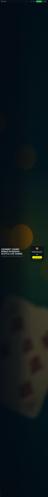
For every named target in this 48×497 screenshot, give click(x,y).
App (31, 1)
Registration (39, 1)
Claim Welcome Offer (37, 257)
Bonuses (34, 1)
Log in (44, 1)
